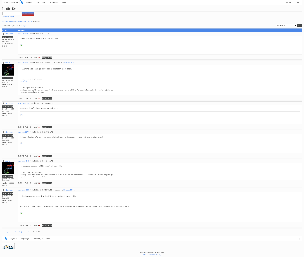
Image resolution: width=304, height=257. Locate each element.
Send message (8, 37)
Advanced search (8, 17)
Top (299, 239)
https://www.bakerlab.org (152, 255)
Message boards (8, 21)
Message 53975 (23, 132)
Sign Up (288, 2)
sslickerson (9, 34)
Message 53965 (23, 103)
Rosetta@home (11, 2)
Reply (44, 58)
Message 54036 (23, 190)
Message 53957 (23, 34)
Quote (50, 58)
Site (63, 2)
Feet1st (7, 63)
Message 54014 (23, 161)
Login (297, 2)
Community (53, 2)
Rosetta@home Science (23, 21)
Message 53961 (23, 63)
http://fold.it (24, 81)
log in (24, 25)
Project (28, 2)
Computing (40, 2)
